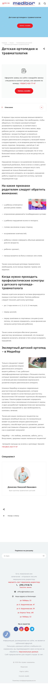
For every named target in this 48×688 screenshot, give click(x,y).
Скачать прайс (24, 676)
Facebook (16, 629)
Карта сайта (24, 671)
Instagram (21, 629)
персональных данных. (29, 652)
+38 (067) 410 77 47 (10, 447)
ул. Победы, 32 (25, 600)
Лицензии (24, 667)
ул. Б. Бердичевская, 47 (26, 605)
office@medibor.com (25, 592)
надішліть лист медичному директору (24, 582)
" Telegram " (32, 629)
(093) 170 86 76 (25, 585)
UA (8, 3)
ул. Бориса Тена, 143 (25, 613)
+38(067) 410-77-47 (27, 83)
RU (5, 3)
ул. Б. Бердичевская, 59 (26, 609)
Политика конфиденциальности (24, 681)
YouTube (26, 629)
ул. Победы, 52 (25, 617)
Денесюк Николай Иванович (22, 487)
